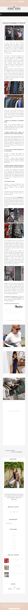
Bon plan (14, 20)
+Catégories (12, 1)
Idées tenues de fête (7, 375)
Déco (14, 538)
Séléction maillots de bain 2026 (16, 573)
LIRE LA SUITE (14, 501)
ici (21, 299)
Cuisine (14, 543)
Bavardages (14, 548)
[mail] (22, 1)
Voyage (14, 540)
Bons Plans (14, 545)
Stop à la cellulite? (16, 566)
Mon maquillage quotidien (9, 401)
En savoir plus (13, 608)
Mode (19, 20)
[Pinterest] (21, 1)
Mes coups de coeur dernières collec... (12, 348)
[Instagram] (19, 1)
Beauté (9, 20)
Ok (18, 608)
